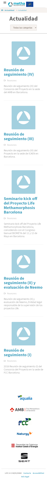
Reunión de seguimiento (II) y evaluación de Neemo (23, 283)
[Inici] (2, 10)
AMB (24, 409)
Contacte (27, 473)
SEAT (25, 457)
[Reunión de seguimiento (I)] (23, 334)
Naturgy (25, 433)
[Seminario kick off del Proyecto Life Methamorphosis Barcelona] (23, 182)
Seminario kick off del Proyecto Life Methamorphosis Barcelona (20, 205)
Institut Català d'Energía (24, 445)
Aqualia (24, 397)
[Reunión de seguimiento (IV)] (23, 53)
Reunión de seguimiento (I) (17, 352)
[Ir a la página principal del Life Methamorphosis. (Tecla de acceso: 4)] (23, 4)
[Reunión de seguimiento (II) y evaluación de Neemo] (23, 261)
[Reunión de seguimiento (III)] (23, 117)
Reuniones (12, 80)
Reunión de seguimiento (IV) (19, 72)
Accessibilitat (38, 473)
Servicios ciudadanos (25, 421)
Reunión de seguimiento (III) (19, 136)
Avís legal (25, 477)
